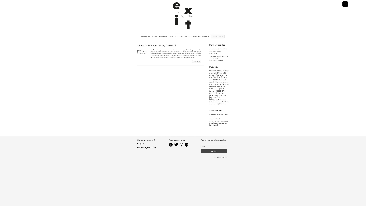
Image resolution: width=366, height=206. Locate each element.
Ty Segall (220, 104)
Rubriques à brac (181, 37)
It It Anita (224, 80)
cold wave (216, 71)
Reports (154, 37)
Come (221, 70)
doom (211, 73)
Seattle (218, 97)
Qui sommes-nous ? (146, 140)
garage (212, 75)
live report (219, 82)
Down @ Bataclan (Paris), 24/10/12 (156, 45)
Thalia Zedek (225, 102)
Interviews (163, 37)
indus (211, 80)
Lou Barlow (225, 82)
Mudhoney (212, 86)
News (171, 37)
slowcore (220, 100)
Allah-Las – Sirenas (215, 51)
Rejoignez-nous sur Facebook (218, 124)
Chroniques (145, 37)
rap (216, 95)
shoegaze (213, 99)
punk (212, 95)
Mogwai (227, 84)
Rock (220, 95)
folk (226, 72)
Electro (217, 73)
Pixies (215, 89)
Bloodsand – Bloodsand (217, 60)
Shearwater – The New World (218, 49)
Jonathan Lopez (142, 52)
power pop (221, 93)
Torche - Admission (215, 119)
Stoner (215, 102)
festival (222, 73)
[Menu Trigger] (345, 4)
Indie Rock (220, 77)
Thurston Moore (213, 104)
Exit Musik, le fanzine (146, 147)
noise (217, 86)
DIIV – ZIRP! (213, 54)
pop (219, 88)
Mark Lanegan (214, 84)
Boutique (205, 37)
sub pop (219, 102)
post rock (213, 93)
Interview (217, 79)
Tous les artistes (194, 37)
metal (221, 84)
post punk (220, 90)
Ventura (225, 104)
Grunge (219, 75)
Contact (140, 143)
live (214, 82)
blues (211, 71)
